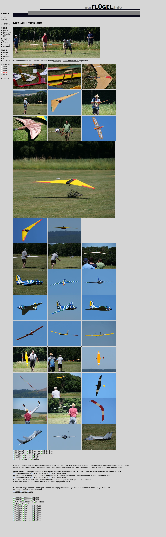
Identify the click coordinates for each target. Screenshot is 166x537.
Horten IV (6, 24)
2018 (4, 75)
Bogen (5, 54)
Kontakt (5, 79)
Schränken (6, 32)
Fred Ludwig (4, 19)
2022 (4, 71)
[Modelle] (30, 89)
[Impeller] (64, 217)
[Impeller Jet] (30, 449)
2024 (4, 69)
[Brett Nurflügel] (99, 140)
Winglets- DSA (5, 35)
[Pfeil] (16, 504)
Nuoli (4, 58)
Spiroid (5, 42)
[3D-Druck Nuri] (20, 451)
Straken (5, 30)
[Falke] (30, 140)
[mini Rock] (18, 502)
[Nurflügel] (30, 423)
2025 (4, 66)
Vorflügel (6, 46)
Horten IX (6, 44)
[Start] (30, 114)
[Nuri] (65, 114)
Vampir (5, 52)
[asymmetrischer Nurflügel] (65, 140)
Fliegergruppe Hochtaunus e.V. (66, 61)
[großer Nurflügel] (30, 268)
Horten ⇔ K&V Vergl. (5, 39)
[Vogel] (16, 492)
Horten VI (6, 60)
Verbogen (6, 56)
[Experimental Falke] (22, 473)
